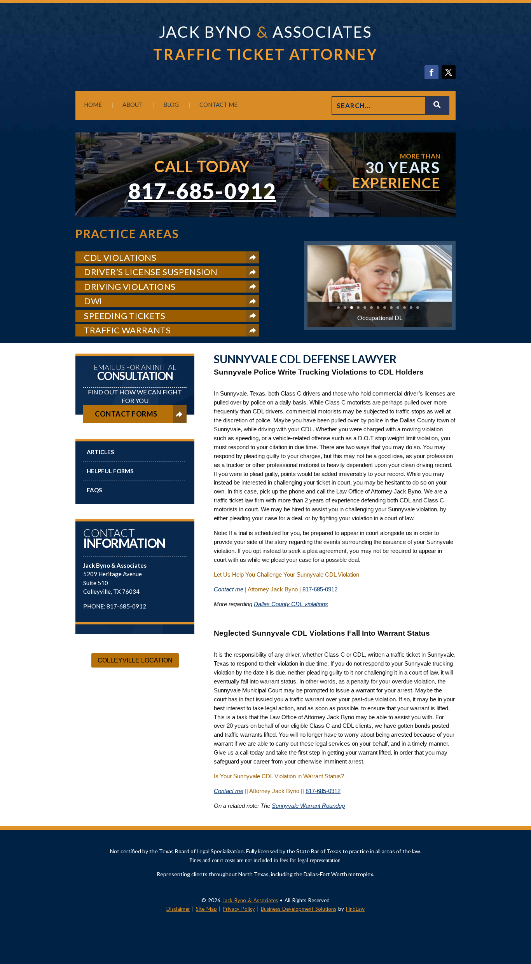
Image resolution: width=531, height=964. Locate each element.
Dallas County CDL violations (291, 604)
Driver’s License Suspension (150, 272)
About (132, 104)
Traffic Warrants (127, 330)
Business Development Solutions (298, 909)
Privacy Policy (239, 909)
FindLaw (355, 909)
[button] (523, 907)
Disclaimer (178, 909)
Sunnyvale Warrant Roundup (308, 805)
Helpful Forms (110, 470)
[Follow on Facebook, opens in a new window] (431, 72)
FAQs (94, 489)
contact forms (126, 414)
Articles (100, 451)
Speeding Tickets (125, 315)
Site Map (206, 909)
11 (404, 307)
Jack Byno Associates (265, 32)
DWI (93, 301)
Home (93, 104)
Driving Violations (130, 286)
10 (398, 307)
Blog (171, 104)
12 (411, 307)
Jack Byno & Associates (250, 900)
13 (417, 307)
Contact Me (218, 104)
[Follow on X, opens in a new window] (449, 72)
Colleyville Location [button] (135, 660)
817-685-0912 (202, 191)
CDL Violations (120, 257)
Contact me (228, 589)
